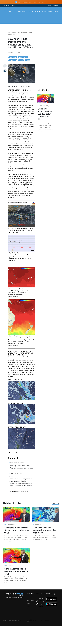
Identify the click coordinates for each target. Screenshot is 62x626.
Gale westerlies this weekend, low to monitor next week (44, 530)
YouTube (41, 607)
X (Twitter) (41, 601)
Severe (21, 60)
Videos (49, 11)
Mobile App (55, 5)
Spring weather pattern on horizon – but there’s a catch (16, 571)
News (44, 11)
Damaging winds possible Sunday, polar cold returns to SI (45, 114)
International (12, 57)
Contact (47, 620)
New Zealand (13, 60)
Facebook (41, 598)
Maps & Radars (33, 11)
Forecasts (21, 11)
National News (23, 57)
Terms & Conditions (32, 620)
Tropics (27, 60)
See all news (55, 504)
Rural (56, 11)
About (49, 5)
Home (9, 32)
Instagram (41, 604)
